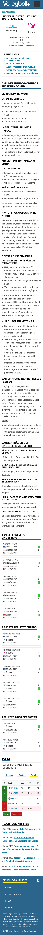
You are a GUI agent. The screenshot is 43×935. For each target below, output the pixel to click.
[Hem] (16, 4)
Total (33, 775)
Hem (4, 12)
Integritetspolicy (14, 894)
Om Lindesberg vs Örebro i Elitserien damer (17, 59)
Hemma (9, 775)
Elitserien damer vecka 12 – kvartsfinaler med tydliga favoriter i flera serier (21, 849)
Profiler (9, 908)
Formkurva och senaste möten (21, 70)
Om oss (8, 901)
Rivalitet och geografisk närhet (22, 73)
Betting (8, 888)
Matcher (11, 12)
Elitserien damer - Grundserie (21, 46)
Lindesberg (16, 809)
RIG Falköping (17, 798)
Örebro (14, 793)
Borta (21, 775)
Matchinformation (15, 64)
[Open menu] (37, 4)
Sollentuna (17, 803)
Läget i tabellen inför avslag (20, 67)
